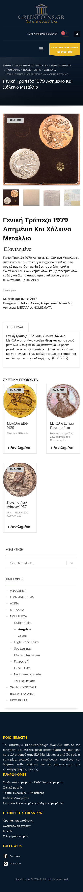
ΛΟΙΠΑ (14, 603)
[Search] (71, 563)
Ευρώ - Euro (22, 668)
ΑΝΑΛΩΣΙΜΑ (18, 590)
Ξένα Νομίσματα (24, 681)
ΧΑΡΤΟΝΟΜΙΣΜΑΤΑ (23, 687)
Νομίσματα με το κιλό (27, 674)
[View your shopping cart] (65, 34)
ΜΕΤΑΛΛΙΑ (24, 307)
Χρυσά (22, 635)
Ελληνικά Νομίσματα (27, 655)
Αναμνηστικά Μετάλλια (56, 303)
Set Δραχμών (22, 648)
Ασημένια (9, 307)
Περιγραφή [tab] (15, 327)
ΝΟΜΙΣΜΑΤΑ (43, 307)
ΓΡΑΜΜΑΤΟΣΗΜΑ (22, 597)
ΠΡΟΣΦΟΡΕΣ (19, 700)
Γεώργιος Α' (21, 661)
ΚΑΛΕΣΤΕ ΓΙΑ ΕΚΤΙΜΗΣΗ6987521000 (64, 49)
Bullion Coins (29, 303)
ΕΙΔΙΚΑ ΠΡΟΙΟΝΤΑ (22, 693)
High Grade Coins (26, 642)
